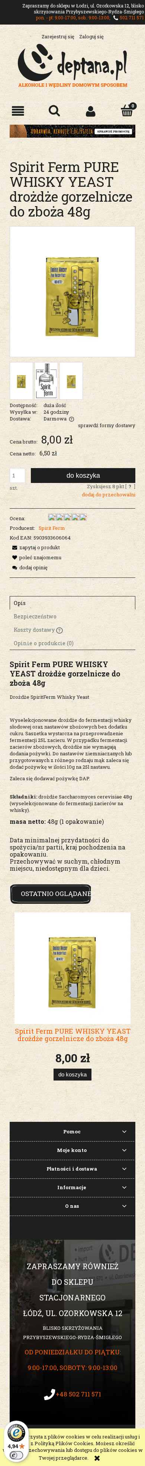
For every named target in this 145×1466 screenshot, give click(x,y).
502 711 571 (132, 17)
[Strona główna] (72, 64)
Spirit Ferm (52, 528)
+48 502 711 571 (78, 1394)
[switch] (16, 1455)
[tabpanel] (72, 772)
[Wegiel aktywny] (72, 130)
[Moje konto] (90, 111)
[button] (18, 111)
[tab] (72, 602)
